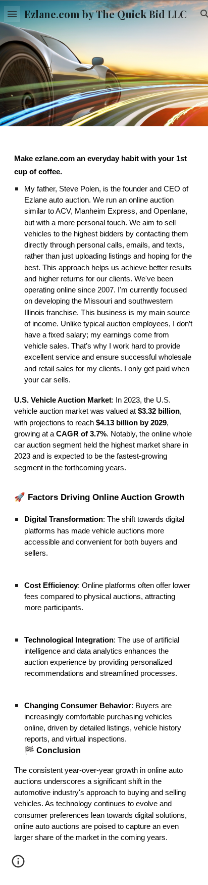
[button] (12, 14)
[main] (104, 505)
